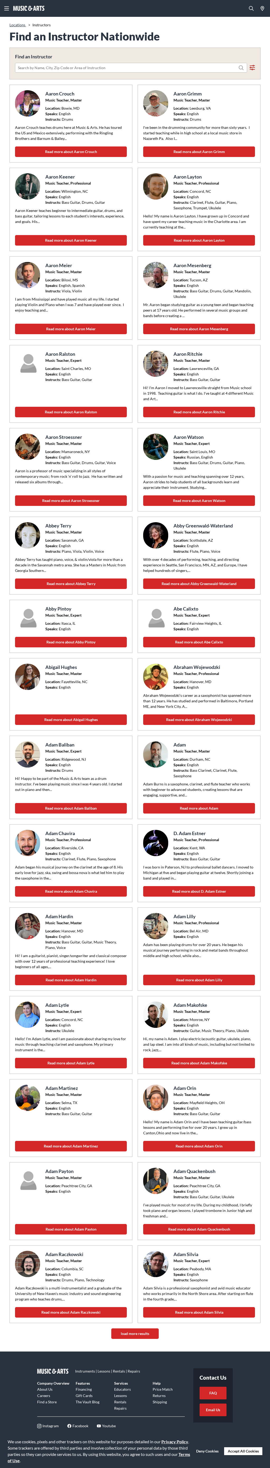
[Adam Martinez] (28, 1098)
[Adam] (156, 754)
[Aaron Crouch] (28, 103)
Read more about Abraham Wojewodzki (199, 719)
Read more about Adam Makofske (199, 1063)
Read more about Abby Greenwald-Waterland (199, 583)
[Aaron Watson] (156, 447)
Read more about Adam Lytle (70, 1063)
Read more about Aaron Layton (199, 240)
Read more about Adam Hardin (71, 980)
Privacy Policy (174, 1441)
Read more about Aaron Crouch (71, 151)
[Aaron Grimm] (156, 103)
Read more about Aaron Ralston (71, 412)
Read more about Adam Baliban (71, 808)
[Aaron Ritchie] (156, 364)
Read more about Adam (199, 808)
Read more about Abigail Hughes (71, 719)
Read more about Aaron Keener (71, 240)
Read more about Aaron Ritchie (199, 412)
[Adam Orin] (156, 1098)
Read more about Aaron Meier (71, 329)
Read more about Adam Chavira (71, 891)
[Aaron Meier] (28, 275)
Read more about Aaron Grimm (199, 151)
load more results (135, 1333)
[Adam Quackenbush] (156, 1181)
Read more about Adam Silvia (199, 1312)
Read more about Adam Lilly (199, 980)
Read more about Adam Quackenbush (199, 1229)
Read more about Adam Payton (71, 1229)
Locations (17, 25)
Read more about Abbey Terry (71, 583)
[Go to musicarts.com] (29, 8)
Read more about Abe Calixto (199, 642)
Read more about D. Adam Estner (199, 891)
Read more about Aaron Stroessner (71, 500)
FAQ (213, 1393)
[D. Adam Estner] (156, 843)
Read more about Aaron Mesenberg (199, 329)
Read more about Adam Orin (199, 1146)
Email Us (213, 1410)
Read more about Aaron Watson (199, 500)
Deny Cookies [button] (207, 1451)
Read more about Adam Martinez (71, 1146)
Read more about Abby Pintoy (70, 642)
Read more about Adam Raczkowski (70, 1312)
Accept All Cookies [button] (243, 1451)
